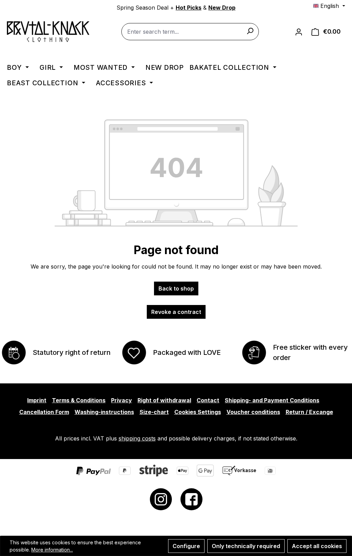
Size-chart (154, 411)
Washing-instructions (104, 411)
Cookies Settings (197, 411)
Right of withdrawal (164, 400)
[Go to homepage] (48, 31)
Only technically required (246, 546)
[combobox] (190, 31)
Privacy (121, 400)
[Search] (250, 30)
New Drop (221, 7)
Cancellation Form (44, 411)
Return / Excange (309, 411)
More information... (52, 550)
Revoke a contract (176, 311)
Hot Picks (188, 7)
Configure (186, 546)
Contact (208, 400)
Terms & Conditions (79, 400)
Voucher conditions (253, 411)
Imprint (36, 400)
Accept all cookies (317, 546)
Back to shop (176, 288)
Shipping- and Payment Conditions (272, 400)
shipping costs (137, 438)
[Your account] (298, 32)
